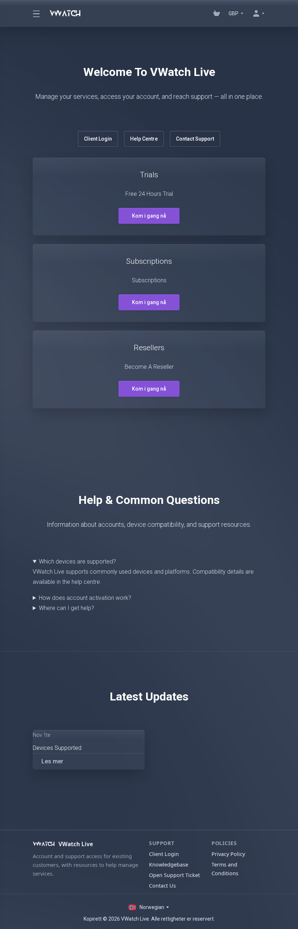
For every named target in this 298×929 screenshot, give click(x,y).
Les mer (52, 761)
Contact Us (162, 885)
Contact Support (195, 139)
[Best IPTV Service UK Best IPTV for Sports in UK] (37, 13)
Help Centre (144, 139)
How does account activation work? (85, 597)
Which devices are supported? (77, 561)
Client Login (98, 139)
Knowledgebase (168, 864)
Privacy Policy (228, 854)
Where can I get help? (66, 608)
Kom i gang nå (149, 216)
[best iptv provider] (216, 13)
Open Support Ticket (174, 875)
